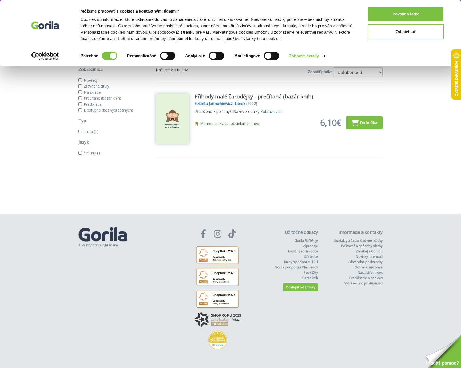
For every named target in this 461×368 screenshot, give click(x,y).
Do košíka (368, 122)
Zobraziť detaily (304, 56)
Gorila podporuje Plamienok (296, 267)
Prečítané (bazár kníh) (102, 98)
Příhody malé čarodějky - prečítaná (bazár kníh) (253, 96)
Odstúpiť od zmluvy (300, 287)
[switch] (167, 56)
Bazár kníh (310, 278)
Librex (240, 103)
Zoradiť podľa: (320, 71)
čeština (93, 152)
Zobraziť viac (271, 111)
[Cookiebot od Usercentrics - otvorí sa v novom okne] (45, 56)
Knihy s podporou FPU (301, 262)
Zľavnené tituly (96, 86)
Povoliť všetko (405, 14)
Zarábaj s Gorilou (369, 251)
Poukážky (311, 272)
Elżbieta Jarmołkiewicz (213, 103)
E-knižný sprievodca (303, 251)
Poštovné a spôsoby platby (362, 246)
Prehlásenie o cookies (366, 278)
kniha (91, 131)
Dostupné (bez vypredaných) (108, 110)
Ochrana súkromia (369, 267)
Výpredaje (310, 246)
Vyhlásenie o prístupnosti (363, 283)
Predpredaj (93, 104)
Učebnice (311, 256)
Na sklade (92, 92)
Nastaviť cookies (370, 272)
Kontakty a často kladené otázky (358, 240)
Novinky (91, 80)
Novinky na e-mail (369, 256)
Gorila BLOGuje (306, 240)
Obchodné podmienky (365, 262)
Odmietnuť (406, 31)
